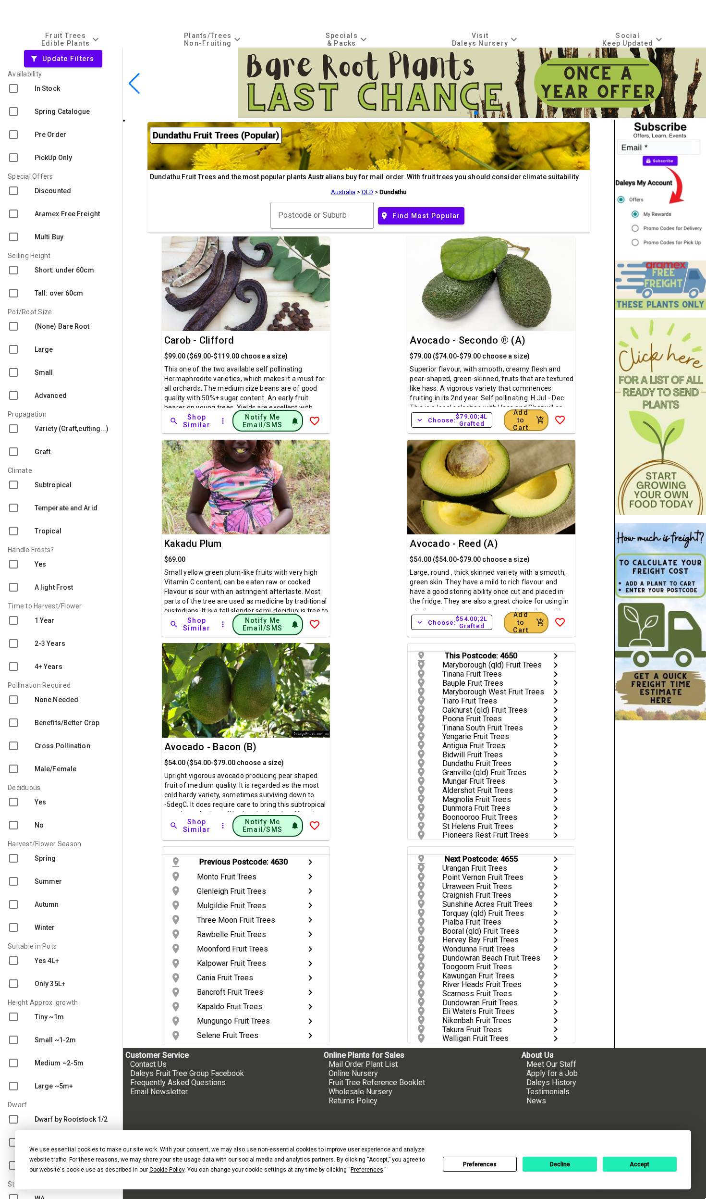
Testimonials (548, 1091)
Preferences (480, 1164)
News (536, 1100)
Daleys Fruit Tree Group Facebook (187, 1073)
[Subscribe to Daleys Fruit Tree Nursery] (660, 186)
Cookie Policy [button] (166, 1169)
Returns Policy (353, 1100)
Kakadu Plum (193, 543)
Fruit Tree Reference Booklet (377, 1082)
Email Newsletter (159, 1091)
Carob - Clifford (199, 340)
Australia (343, 192)
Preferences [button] (367, 1169)
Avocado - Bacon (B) (210, 747)
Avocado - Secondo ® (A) (467, 340)
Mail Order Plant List (363, 1064)
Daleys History (551, 1082)
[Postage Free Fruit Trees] (660, 285)
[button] (461, 113)
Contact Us (148, 1064)
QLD (367, 192)
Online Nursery (353, 1073)
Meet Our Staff (551, 1064)
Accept (639, 1164)
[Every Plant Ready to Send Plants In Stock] (660, 416)
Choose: (451, 420)
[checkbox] (61, 88)
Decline (560, 1164)
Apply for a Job (552, 1073)
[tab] (71, 39)
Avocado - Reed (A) (454, 543)
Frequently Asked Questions (178, 1082)
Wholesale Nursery (360, 1091)
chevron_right (555, 656)
